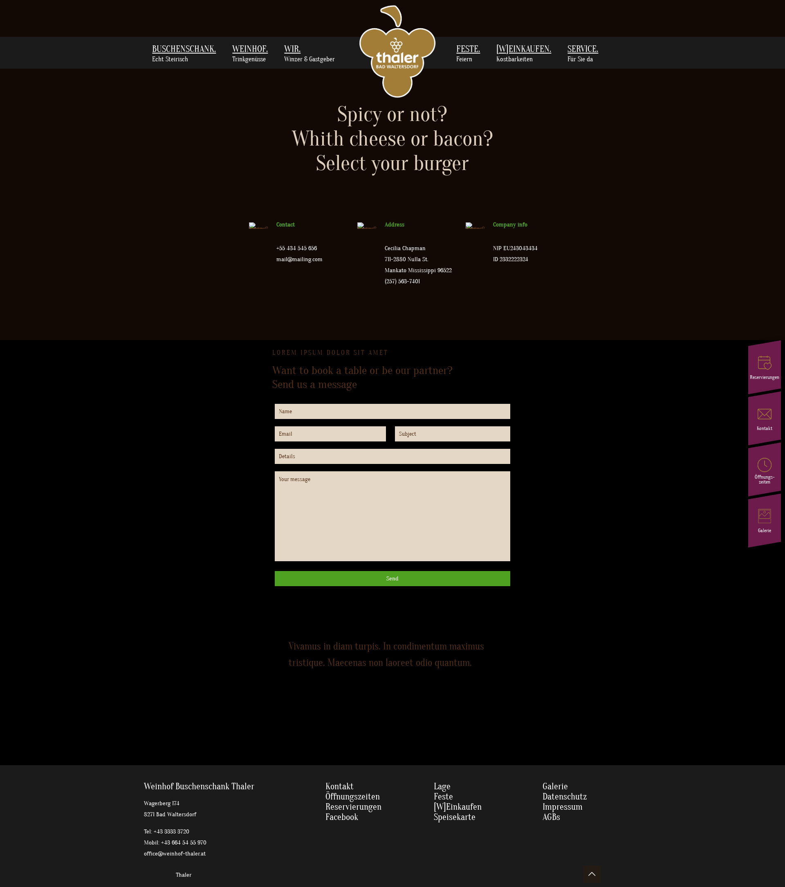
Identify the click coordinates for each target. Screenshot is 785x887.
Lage (442, 786)
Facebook (341, 817)
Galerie (555, 786)
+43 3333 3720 (171, 831)
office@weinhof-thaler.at (175, 853)
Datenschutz (565, 796)
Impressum (563, 807)
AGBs (551, 817)
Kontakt (339, 786)
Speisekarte (454, 817)
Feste (443, 796)
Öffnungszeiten (352, 796)
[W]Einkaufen (458, 807)
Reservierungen (353, 807)
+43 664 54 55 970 (183, 842)
